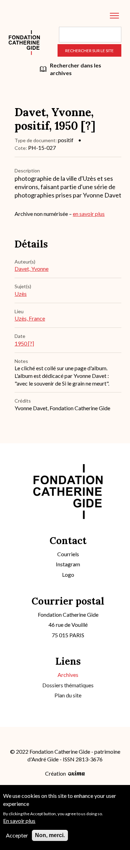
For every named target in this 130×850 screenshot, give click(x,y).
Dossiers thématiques (68, 685)
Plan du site (67, 695)
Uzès (21, 293)
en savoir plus (89, 213)
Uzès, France (30, 318)
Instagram (68, 564)
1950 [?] (24, 343)
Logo (68, 574)
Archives (68, 674)
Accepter (17, 835)
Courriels (68, 554)
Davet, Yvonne (32, 268)
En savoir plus (19, 820)
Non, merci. (50, 835)
